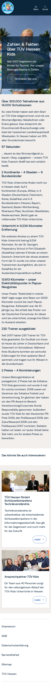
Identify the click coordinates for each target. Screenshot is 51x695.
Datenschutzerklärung (15, 645)
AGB (4, 635)
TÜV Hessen (9, 673)
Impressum (8, 626)
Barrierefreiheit (10, 654)
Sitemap (7, 664)
